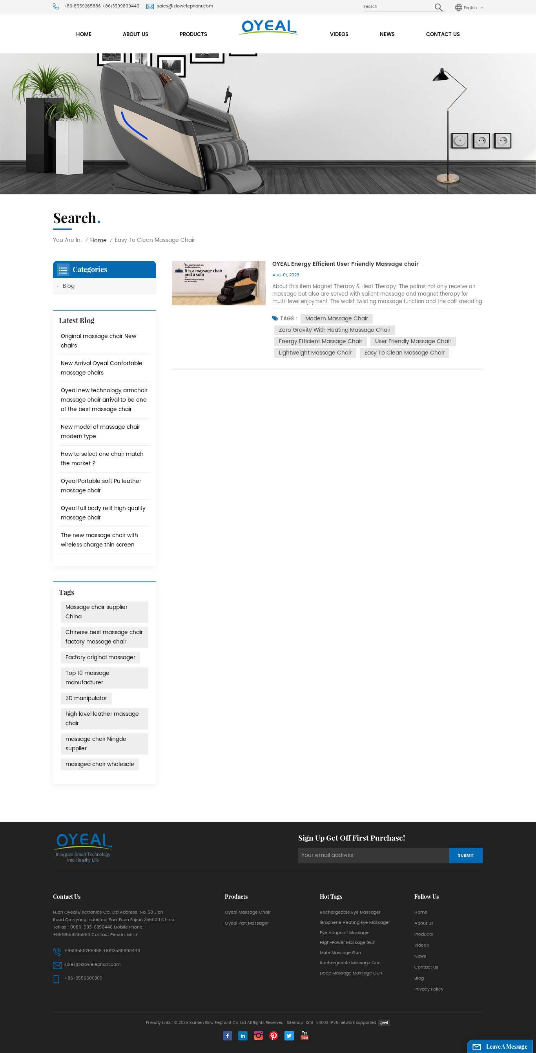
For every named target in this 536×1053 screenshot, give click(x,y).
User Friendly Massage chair (413, 341)
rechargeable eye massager (350, 912)
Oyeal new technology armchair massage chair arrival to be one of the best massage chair (104, 400)
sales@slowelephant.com (185, 6)
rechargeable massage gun (350, 963)
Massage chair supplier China (97, 612)
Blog (69, 286)
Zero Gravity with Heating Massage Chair (334, 330)
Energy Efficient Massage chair (320, 341)
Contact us (443, 35)
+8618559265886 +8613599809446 (101, 6)
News (387, 35)
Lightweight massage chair (315, 352)
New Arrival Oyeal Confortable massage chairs (101, 368)
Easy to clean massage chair (405, 352)
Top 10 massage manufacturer (87, 678)
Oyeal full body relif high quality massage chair (103, 513)
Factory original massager (100, 657)
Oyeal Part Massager (247, 923)
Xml (309, 1022)
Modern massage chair (336, 318)
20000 (322, 1022)
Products (193, 35)
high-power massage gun (348, 943)
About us (135, 35)
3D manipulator (86, 698)
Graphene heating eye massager (355, 923)
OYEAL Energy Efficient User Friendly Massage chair (345, 264)
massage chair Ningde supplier (96, 744)
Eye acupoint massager (345, 933)
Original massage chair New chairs (98, 341)
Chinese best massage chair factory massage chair (104, 637)
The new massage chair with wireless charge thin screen (99, 540)
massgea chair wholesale (100, 764)
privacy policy (428, 989)
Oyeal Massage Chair (248, 912)
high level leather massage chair (102, 718)
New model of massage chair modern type (100, 431)
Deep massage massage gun (351, 973)
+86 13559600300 (83, 978)
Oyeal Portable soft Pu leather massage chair (101, 486)
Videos (339, 35)
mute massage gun (340, 953)
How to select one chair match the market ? (102, 459)
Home (83, 35)
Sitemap (295, 1022)
